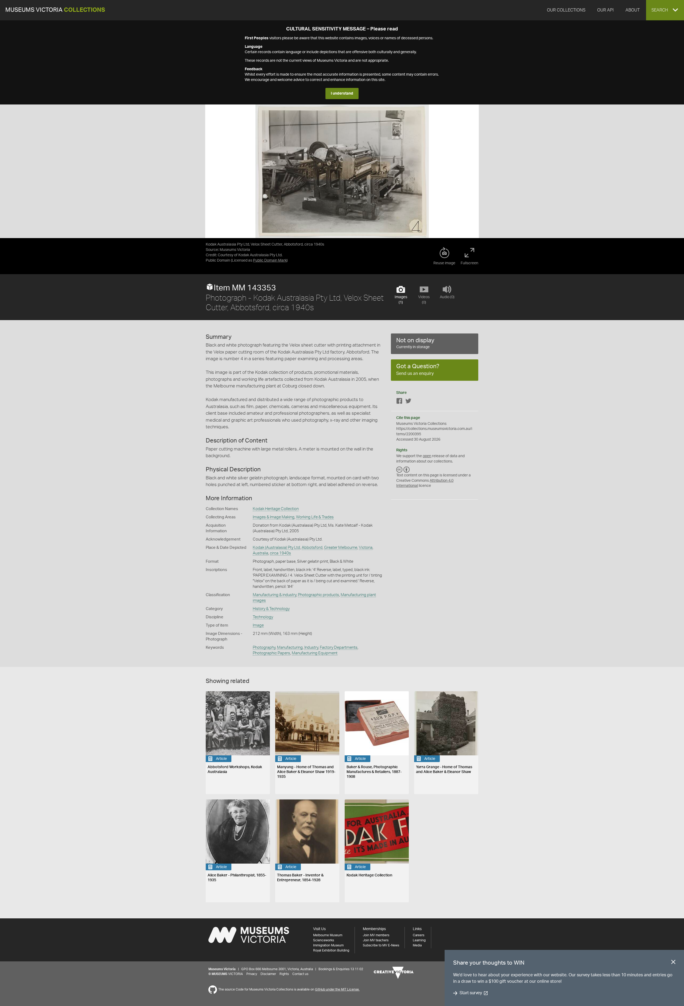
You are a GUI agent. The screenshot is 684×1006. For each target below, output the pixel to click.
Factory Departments (338, 648)
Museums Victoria (55, 10)
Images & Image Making (273, 517)
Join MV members (376, 935)
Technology (263, 617)
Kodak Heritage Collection (276, 509)
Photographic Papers (271, 653)
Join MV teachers (375, 940)
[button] (665, 10)
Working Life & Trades (315, 517)
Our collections (566, 10)
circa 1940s (280, 553)
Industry (311, 648)
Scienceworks (323, 940)
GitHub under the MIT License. (337, 989)
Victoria (365, 548)
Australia (260, 553)
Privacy (251, 974)
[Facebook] (399, 402)
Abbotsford (312, 548)
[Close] (673, 963)
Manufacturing (290, 648)
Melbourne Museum (327, 935)
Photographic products (318, 595)
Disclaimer (268, 974)
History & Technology (271, 609)
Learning (419, 940)
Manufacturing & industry (274, 595)
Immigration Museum (328, 945)
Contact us (300, 974)
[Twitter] (408, 402)
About (632, 10)
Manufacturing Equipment (314, 653)
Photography (264, 648)
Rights (284, 974)
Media (417, 945)
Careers (418, 935)
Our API (605, 10)
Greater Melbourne (340, 548)
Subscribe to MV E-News (381, 945)
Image (258, 625)
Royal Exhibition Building (331, 950)
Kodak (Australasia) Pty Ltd (276, 548)
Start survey (471, 993)
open (427, 456)
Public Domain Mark (270, 260)
